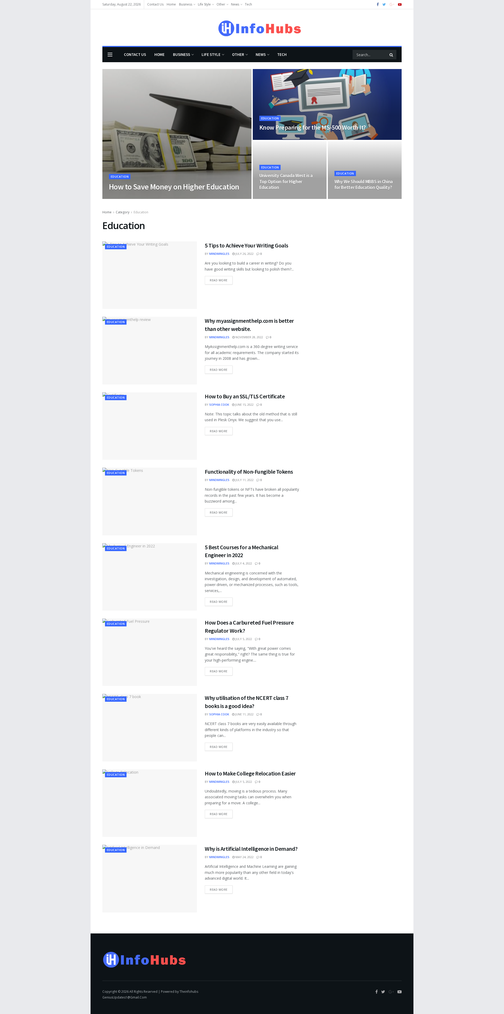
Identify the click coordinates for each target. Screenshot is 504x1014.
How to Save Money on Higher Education (174, 187)
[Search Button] (391, 54)
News (235, 4)
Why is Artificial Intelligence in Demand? (251, 848)
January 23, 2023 (146, 197)
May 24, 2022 (244, 857)
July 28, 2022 (271, 138)
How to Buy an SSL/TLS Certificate (245, 396)
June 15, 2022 (244, 404)
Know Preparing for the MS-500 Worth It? (312, 127)
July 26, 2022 (244, 254)
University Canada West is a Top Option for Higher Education (286, 181)
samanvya (121, 197)
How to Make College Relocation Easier (250, 773)
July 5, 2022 (243, 639)
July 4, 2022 (243, 563)
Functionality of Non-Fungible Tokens (249, 471)
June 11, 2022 (244, 714)
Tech (248, 4)
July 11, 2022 (244, 480)
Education (120, 176)
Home (171, 4)
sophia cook (219, 404)
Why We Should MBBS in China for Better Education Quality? (363, 184)
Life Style (204, 4)
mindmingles (219, 254)
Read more (219, 280)
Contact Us (155, 4)
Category (122, 212)
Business (185, 4)
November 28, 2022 (249, 337)
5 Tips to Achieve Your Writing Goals (246, 245)
